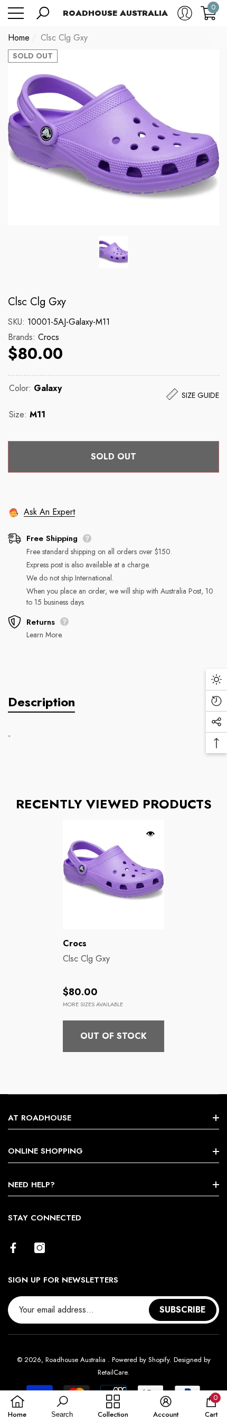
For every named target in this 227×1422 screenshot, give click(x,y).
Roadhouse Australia (76, 1360)
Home (19, 38)
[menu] (16, 13)
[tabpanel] (113, 936)
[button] (43, 13)
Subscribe (182, 1310)
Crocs (48, 337)
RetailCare (112, 1372)
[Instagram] (39, 1248)
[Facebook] (13, 1248)
